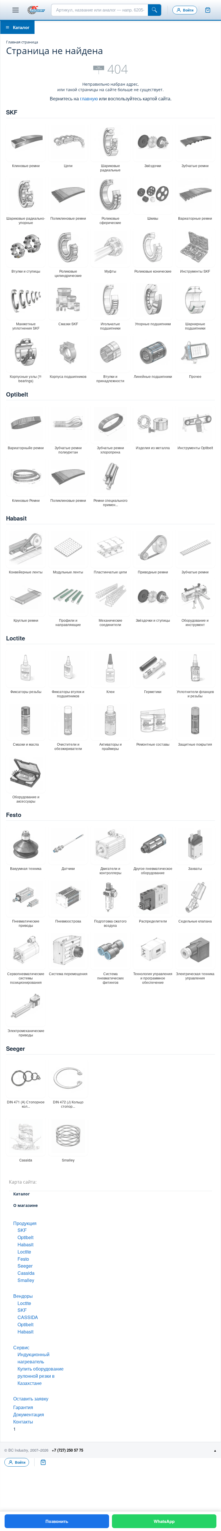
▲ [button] (215, 1450)
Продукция (25, 1223)
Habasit (16, 518)
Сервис (21, 1347)
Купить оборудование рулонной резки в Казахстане (41, 1375)
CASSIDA (28, 1317)
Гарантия (23, 1407)
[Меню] (15, 10)
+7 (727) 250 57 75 (67, 1450)
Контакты (23, 1421)
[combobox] (100, 10)
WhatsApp (164, 1521)
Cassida (26, 1273)
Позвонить (56, 1521)
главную (89, 98)
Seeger (15, 1048)
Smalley (26, 1280)
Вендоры (23, 1296)
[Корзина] (208, 10)
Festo (13, 814)
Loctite (15, 638)
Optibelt (17, 394)
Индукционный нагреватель (33, 1358)
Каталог (21, 27)
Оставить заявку (30, 1398)
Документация (28, 1414)
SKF (11, 112)
